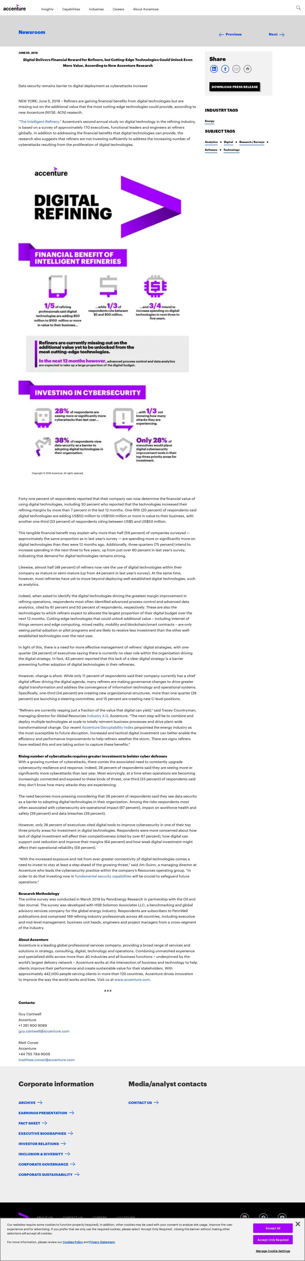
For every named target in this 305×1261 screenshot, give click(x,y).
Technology (232, 149)
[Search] (298, 7)
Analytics (211, 142)
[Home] (14, 7)
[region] (152, 1239)
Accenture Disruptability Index (108, 727)
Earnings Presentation (43, 1112)
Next (273, 33)
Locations (126, 1217)
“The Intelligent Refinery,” (40, 121)
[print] (247, 71)
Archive (27, 1102)
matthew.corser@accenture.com (47, 1059)
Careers (118, 9)
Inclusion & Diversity (41, 1153)
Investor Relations (39, 1143)
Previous (234, 33)
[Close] (298, 1224)
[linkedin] (213, 71)
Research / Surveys (251, 142)
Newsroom (32, 32)
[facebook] (225, 71)
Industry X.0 (97, 715)
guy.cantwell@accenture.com (44, 1031)
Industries (96, 9)
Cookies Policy (73, 1242)
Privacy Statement (102, 1242)
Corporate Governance (43, 1164)
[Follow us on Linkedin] (244, 1217)
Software (211, 149)
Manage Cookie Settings (273, 1251)
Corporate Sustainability (46, 1174)
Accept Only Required (273, 1240)
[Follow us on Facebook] (263, 1217)
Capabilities (71, 9)
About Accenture (146, 9)
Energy (209, 121)
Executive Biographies (42, 1133)
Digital (228, 142)
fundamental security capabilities (103, 876)
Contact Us (140, 1102)
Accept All (273, 1228)
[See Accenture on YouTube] (282, 1217)
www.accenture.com (132, 979)
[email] (236, 71)
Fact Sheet (29, 1122)
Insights (47, 9)
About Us (45, 1217)
